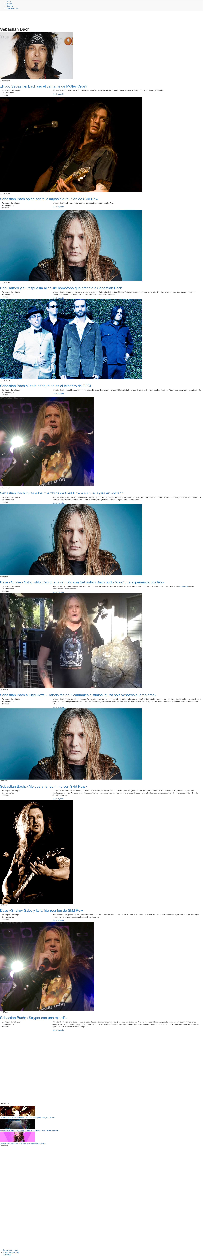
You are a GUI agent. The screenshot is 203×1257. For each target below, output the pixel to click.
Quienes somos (12, 8)
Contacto (10, 6)
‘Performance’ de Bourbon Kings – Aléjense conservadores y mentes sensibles (29, 1130)
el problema (183, 586)
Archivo (9, 1)
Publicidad (7, 1254)
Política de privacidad (11, 1252)
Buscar (9, 3)
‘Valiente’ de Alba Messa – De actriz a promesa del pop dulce (22, 1143)
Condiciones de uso (10, 1250)
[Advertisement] (57, 18)
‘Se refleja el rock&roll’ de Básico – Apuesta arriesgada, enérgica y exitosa (27, 1117)
